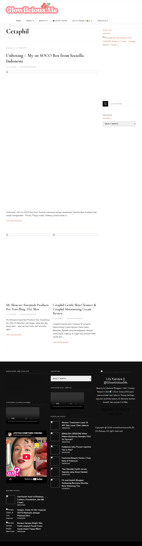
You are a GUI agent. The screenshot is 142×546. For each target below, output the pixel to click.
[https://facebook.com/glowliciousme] (32, 379)
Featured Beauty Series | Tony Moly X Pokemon (76, 459)
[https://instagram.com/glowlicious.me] (17, 379)
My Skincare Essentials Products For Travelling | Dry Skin (27, 307)
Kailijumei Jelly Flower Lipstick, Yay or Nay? (76, 448)
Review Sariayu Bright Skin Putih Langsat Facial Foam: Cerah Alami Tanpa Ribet (30, 526)
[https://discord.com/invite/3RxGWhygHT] (24, 389)
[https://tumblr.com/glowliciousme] (39, 379)
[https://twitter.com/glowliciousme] (24, 379)
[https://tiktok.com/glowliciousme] (17, 389)
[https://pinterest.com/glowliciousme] (9, 389)
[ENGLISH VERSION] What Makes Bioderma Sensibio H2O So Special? (76, 436)
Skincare (107, 30)
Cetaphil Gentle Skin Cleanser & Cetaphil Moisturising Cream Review (74, 309)
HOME (18, 21)
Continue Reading (14, 221)
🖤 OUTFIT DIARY (60, 21)
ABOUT (29, 21)
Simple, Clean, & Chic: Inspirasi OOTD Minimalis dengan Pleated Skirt (31, 513)
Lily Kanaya (12, 67)
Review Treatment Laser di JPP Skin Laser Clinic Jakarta (75, 424)
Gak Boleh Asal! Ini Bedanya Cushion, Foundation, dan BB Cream (30, 499)
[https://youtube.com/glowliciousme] (9, 379)
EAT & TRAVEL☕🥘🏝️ (81, 21)
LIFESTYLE (101, 21)
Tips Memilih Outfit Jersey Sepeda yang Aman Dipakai (74, 470)
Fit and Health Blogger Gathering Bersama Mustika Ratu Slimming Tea (75, 483)
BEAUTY (42, 21)
